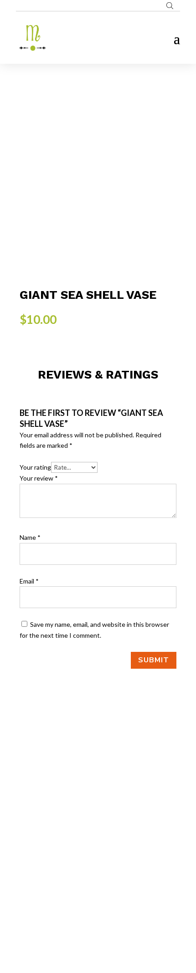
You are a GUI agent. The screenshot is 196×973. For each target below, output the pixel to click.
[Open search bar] (169, 5)
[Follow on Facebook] (79, 864)
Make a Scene (109, 923)
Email (29, 581)
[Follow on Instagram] (98, 864)
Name (30, 537)
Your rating (35, 467)
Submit (153, 660)
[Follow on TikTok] (116, 864)
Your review (39, 478)
